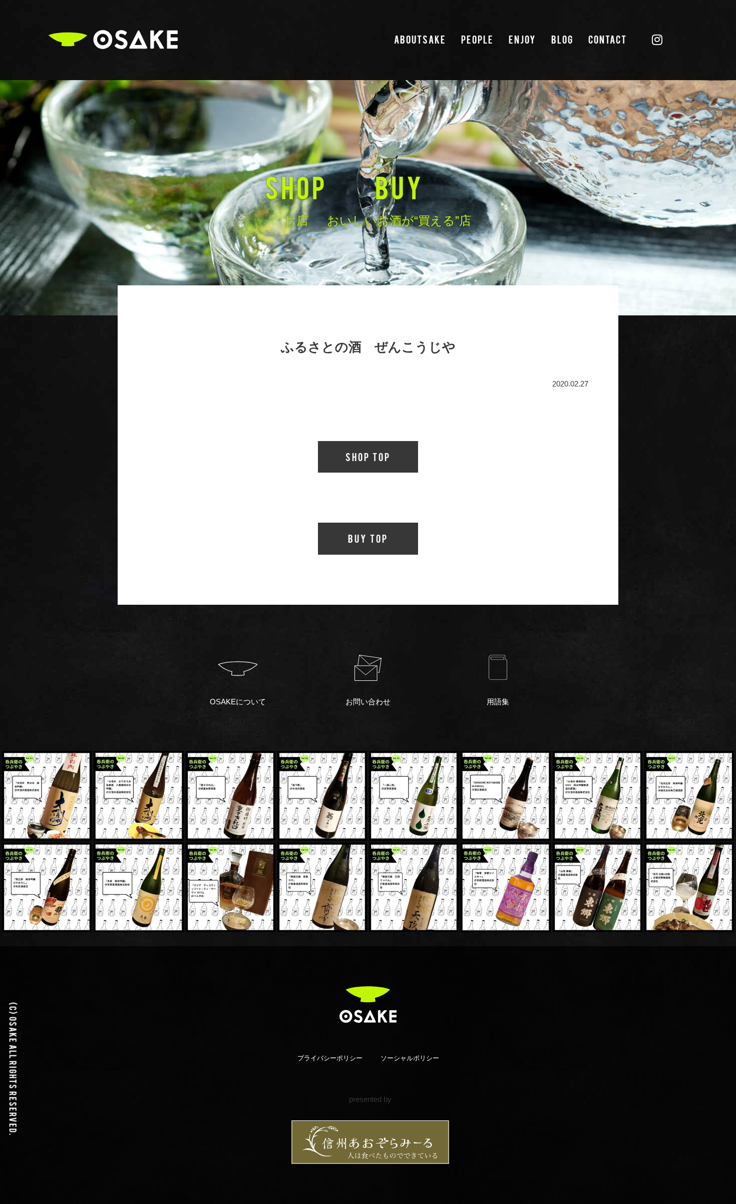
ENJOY (522, 39)
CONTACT (607, 39)
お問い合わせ (368, 701)
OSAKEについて (238, 701)
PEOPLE (477, 39)
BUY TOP (368, 538)
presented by (370, 1099)
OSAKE (113, 39)
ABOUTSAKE (420, 39)
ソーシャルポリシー (410, 1058)
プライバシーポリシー (329, 1058)
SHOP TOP (368, 457)
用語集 (498, 701)
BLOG (562, 39)
